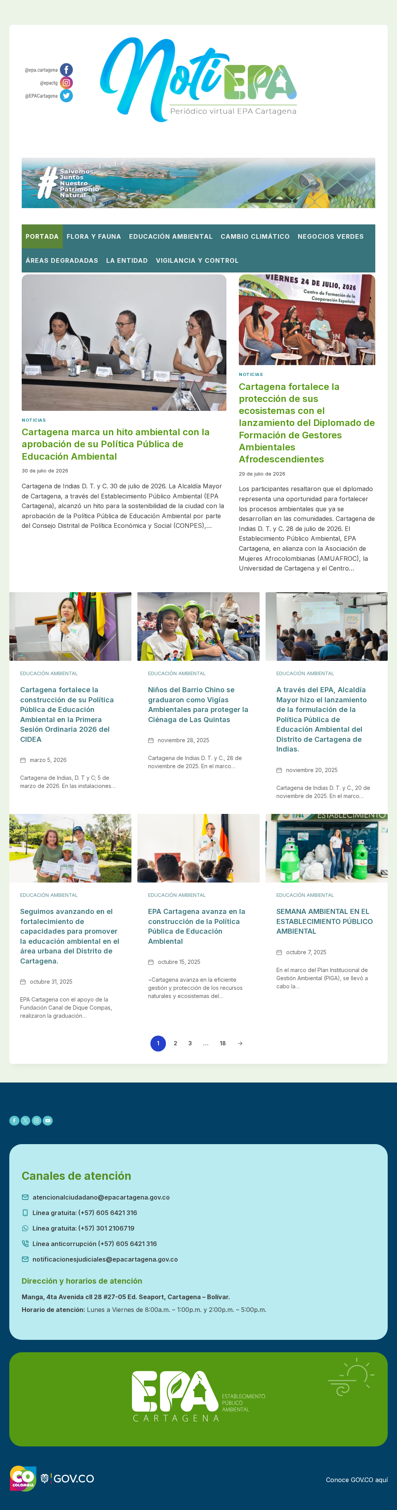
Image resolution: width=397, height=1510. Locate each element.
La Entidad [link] (127, 260)
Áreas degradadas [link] (62, 260)
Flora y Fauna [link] (94, 236)
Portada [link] (42, 236)
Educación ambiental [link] (171, 236)
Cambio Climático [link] (255, 236)
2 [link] (175, 1043)
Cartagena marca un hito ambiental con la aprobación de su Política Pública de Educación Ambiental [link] (116, 444)
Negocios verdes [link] (331, 236)
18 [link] (223, 1043)
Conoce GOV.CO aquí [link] (357, 1480)
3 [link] (190, 1043)
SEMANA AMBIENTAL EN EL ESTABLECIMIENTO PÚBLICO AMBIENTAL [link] (324, 921)
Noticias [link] (34, 420)
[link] (48, 69)
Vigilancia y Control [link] (197, 260)
